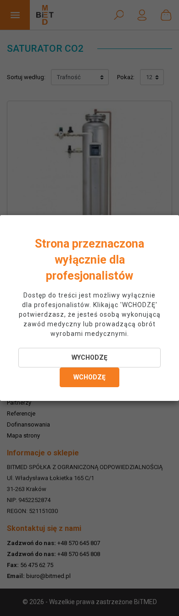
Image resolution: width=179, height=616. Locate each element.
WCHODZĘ (89, 377)
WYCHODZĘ (89, 357)
